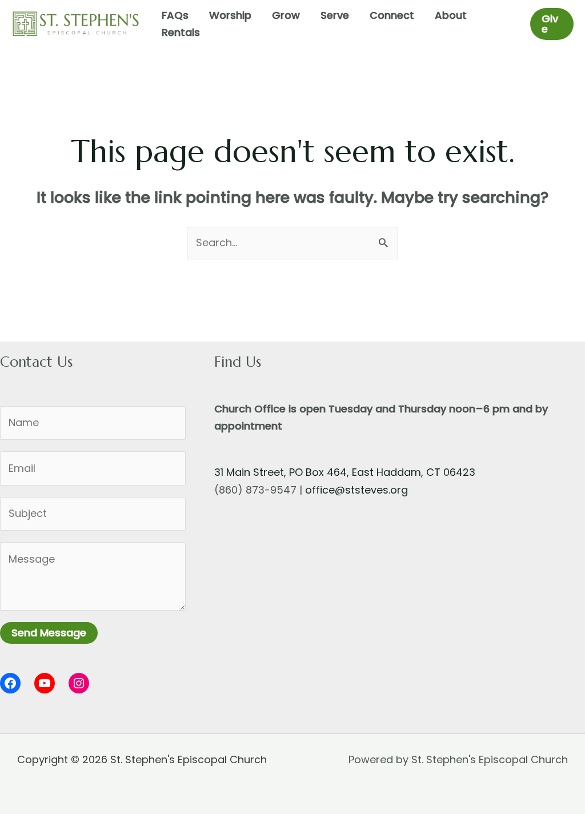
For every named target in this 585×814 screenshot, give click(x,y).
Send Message (48, 632)
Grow (286, 15)
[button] (552, 24)
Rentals (181, 32)
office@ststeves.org (356, 490)
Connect (392, 15)
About (451, 15)
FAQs (175, 15)
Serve (334, 15)
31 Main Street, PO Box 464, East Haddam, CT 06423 (344, 472)
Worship (230, 15)
